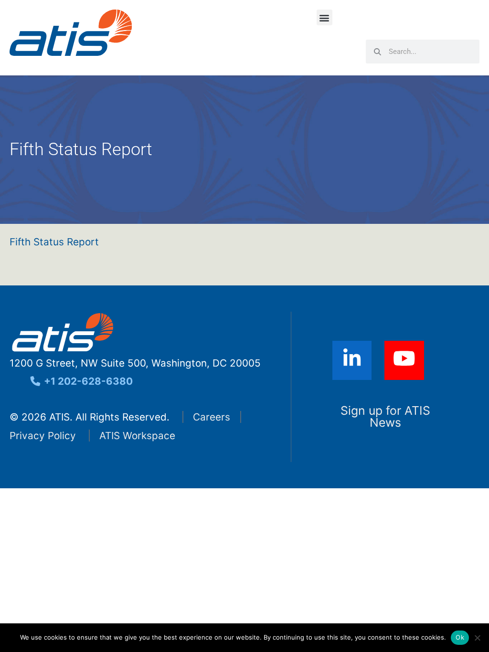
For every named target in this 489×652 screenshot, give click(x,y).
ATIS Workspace (137, 436)
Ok (460, 637)
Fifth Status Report (54, 242)
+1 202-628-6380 (87, 381)
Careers (211, 417)
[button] (324, 17)
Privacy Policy (43, 436)
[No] (477, 637)
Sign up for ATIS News (385, 416)
